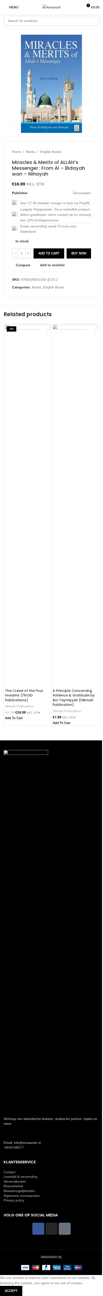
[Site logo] (51, 7)
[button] (14, 718)
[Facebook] (38, 1229)
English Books (50, 152)
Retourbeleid (13, 1186)
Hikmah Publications (19, 706)
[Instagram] (51, 1229)
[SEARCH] (94, 21)
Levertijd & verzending (20, 1177)
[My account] (77, 7)
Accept (11, 1291)
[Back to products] (82, 152)
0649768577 (14, 1147)
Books (30, 152)
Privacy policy (14, 1200)
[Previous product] (77, 152)
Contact (9, 1172)
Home (16, 152)
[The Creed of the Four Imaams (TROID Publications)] (27, 505)
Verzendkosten (15, 1181)
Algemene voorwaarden (22, 1196)
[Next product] (88, 152)
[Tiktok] (65, 1229)
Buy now (78, 253)
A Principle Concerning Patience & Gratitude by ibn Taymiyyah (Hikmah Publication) (74, 697)
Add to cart (48, 253)
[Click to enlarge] (12, 127)
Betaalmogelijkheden (19, 1191)
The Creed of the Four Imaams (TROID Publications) (24, 695)
